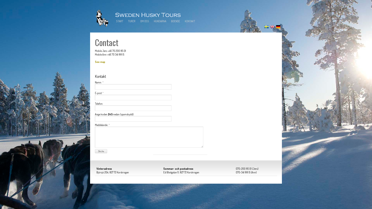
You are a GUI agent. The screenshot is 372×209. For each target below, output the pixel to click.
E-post (99, 93)
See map (100, 61)
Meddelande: (102, 125)
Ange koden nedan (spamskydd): (114, 114)
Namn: (99, 82)
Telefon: (99, 103)
